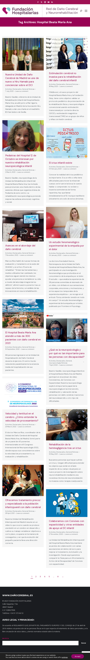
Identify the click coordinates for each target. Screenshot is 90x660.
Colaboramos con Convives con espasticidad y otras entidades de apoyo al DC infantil (66, 524)
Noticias (32, 89)
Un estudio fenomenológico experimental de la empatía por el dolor (66, 246)
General (25, 89)
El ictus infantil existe (60, 162)
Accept (77, 656)
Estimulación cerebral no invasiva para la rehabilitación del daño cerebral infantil (65, 77)
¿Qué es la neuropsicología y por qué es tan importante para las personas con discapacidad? (66, 353)
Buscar (83, 643)
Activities (8, 89)
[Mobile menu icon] (86, 10)
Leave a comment (21, 91)
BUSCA (5, 638)
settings (65, 657)
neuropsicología (55, 363)
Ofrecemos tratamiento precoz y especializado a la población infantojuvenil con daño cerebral (23, 503)
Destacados (17, 89)
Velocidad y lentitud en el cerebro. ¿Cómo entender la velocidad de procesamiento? (21, 417)
